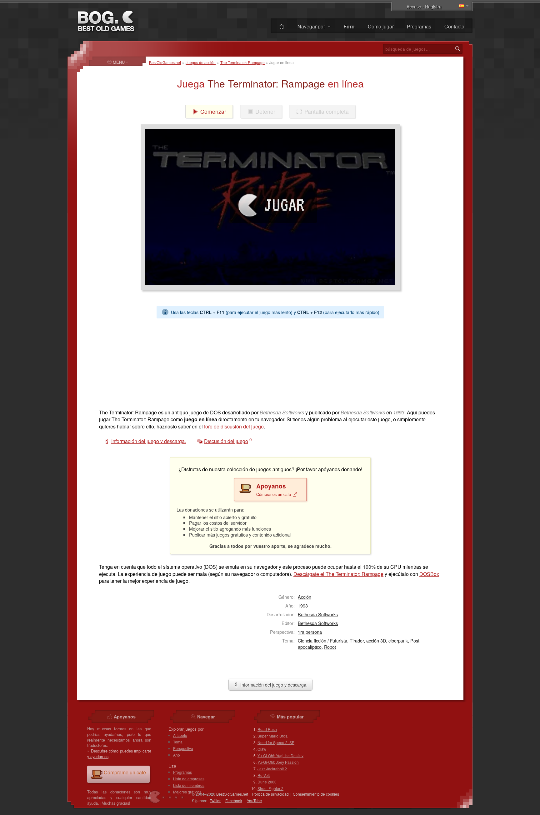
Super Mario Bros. (273, 735)
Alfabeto (180, 735)
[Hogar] (281, 26)
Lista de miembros (188, 785)
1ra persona (310, 631)
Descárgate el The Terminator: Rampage (338, 574)
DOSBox (429, 574)
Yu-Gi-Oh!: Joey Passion (278, 762)
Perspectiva (183, 748)
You (254, 800)
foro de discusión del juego (234, 426)
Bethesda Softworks (318, 614)
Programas (419, 26)
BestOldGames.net (165, 62)
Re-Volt (264, 775)
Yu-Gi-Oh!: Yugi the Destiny (280, 755)
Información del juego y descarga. (273, 684)
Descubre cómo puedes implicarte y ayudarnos (119, 753)
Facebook (233, 800)
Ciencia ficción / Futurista (322, 640)
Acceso (414, 6)
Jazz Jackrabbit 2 (272, 768)
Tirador (357, 640)
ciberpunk (398, 640)
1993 (303, 605)
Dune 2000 (267, 781)
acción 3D (376, 640)
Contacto (454, 26)
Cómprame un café (125, 772)
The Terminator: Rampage (242, 62)
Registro (433, 6)
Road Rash (267, 729)
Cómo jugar (381, 26)
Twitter (215, 800)
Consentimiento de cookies (316, 794)
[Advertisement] (267, 362)
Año (176, 755)
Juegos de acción (201, 62)
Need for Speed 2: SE (276, 742)
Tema (177, 741)
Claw (262, 749)
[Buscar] (457, 48)
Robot (330, 646)
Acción (304, 596)
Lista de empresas (188, 778)
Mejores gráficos (187, 791)
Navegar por (312, 26)
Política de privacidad (270, 794)
